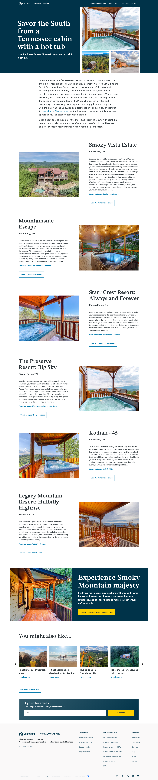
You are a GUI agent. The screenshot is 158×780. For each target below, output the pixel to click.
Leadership (136, 742)
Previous (15, 664)
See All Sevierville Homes (102, 203)
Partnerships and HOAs (112, 747)
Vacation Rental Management (101, 3)
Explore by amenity (86, 737)
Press (134, 756)
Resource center (109, 761)
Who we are (136, 737)
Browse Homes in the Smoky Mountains (96, 612)
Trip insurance (84, 752)
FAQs (105, 766)
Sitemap (38, 776)
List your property (110, 737)
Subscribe (121, 713)
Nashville (46, 111)
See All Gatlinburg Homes (31, 274)
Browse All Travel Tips (30, 689)
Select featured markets (112, 752)
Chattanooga (61, 111)
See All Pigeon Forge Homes (103, 343)
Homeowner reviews (110, 742)
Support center (84, 747)
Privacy (46, 776)
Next (142, 664)
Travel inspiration (85, 742)
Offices (134, 761)
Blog (133, 752)
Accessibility (67, 776)
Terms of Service (56, 776)
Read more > (24, 677)
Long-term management (112, 756)
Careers (135, 747)
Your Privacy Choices (80, 776)
